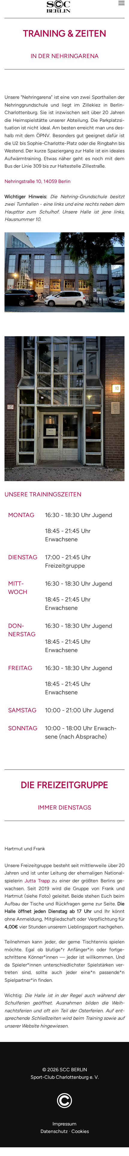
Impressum (64, 1124)
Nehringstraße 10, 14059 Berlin (37, 181)
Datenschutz (54, 1131)
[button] (121, 3)
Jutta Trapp (37, 881)
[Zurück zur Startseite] (64, 6)
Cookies (80, 1131)
